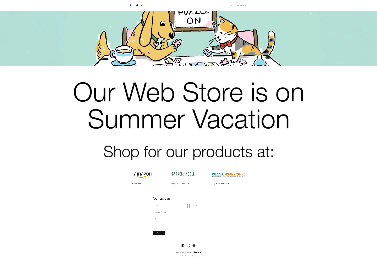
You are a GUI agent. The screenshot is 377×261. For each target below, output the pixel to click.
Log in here (196, 256)
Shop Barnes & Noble (178, 184)
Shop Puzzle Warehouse (220, 184)
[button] (239, 5)
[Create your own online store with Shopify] (197, 252)
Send (159, 233)
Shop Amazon (136, 184)
